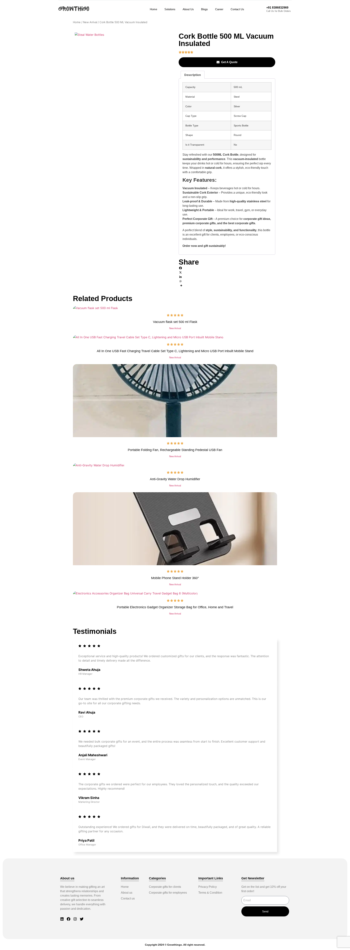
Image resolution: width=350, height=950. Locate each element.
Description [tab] (192, 75)
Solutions (169, 9)
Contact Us (237, 9)
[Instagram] (75, 919)
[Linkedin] (227, 277)
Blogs (204, 9)
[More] (227, 285)
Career (219, 9)
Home (153, 9)
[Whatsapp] (227, 281)
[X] (227, 272)
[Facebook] (227, 268)
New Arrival (90, 22)
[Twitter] (81, 919)
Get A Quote (229, 62)
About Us (188, 9)
